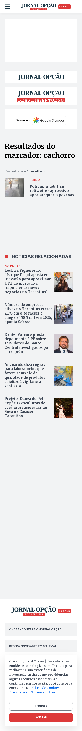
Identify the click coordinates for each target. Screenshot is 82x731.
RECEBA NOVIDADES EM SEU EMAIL (33, 646)
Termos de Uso (43, 692)
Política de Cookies (44, 688)
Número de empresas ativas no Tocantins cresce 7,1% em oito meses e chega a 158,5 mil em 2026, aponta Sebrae (28, 313)
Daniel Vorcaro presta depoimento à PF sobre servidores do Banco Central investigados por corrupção (27, 343)
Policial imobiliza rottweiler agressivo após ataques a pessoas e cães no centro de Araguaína (53, 195)
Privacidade (18, 692)
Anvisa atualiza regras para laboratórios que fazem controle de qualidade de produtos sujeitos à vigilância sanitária (25, 375)
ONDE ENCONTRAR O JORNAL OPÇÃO (35, 629)
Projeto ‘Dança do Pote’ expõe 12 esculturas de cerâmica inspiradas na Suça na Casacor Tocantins (26, 407)
